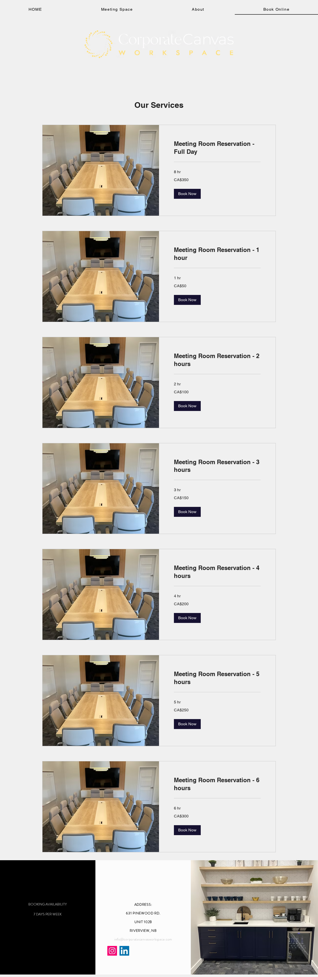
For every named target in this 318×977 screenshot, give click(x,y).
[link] (217, 148)
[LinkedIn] (124, 951)
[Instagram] (112, 951)
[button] (187, 194)
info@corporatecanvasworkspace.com (143, 939)
